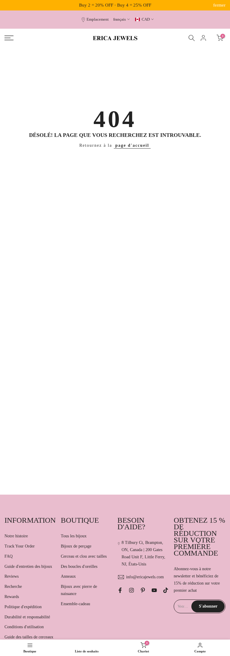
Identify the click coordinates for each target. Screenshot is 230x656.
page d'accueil (132, 145)
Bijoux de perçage (76, 546)
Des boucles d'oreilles (79, 566)
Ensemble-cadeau (75, 604)
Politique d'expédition (23, 607)
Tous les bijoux (74, 536)
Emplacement (98, 19)
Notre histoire (16, 536)
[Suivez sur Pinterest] (143, 590)
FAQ (8, 556)
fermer (10, 5)
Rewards (11, 596)
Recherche (13, 586)
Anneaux (68, 576)
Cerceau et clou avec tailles (84, 556)
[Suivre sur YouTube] (154, 590)
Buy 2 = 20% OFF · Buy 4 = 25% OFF (115, 5)
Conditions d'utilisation (24, 627)
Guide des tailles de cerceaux (28, 637)
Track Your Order (19, 546)
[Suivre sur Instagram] (131, 590)
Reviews (11, 576)
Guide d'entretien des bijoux (28, 566)
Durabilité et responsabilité (27, 617)
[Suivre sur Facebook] (120, 590)
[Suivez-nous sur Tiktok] (165, 590)
